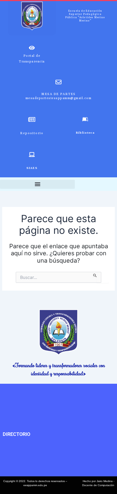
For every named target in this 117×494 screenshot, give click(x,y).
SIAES (31, 168)
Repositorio (32, 133)
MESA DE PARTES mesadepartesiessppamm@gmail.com (58, 96)
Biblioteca (85, 132)
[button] (37, 184)
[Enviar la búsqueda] (95, 274)
